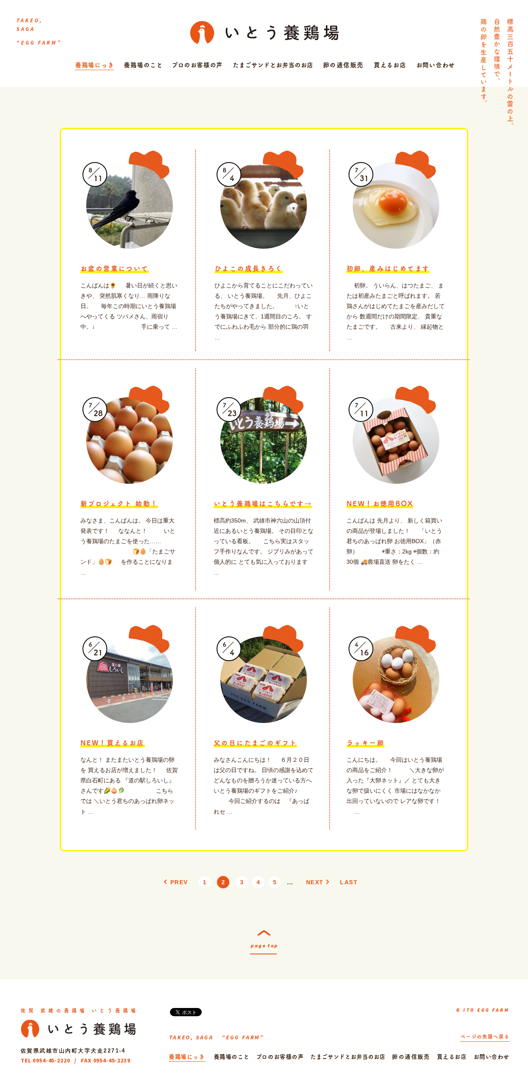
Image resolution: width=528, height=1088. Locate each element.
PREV (179, 882)
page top (264, 945)
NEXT (315, 882)
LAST (349, 882)
